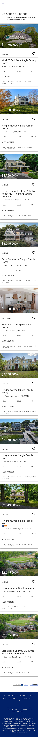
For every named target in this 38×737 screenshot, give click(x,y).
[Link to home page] (19, 3)
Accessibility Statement (16, 709)
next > (35, 684)
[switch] (33, 52)
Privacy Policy (25, 707)
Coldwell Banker (11, 695)
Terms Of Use (11, 707)
